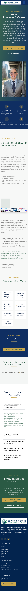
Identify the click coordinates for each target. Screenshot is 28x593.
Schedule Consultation (14, 48)
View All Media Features (14, 349)
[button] (24, 2)
